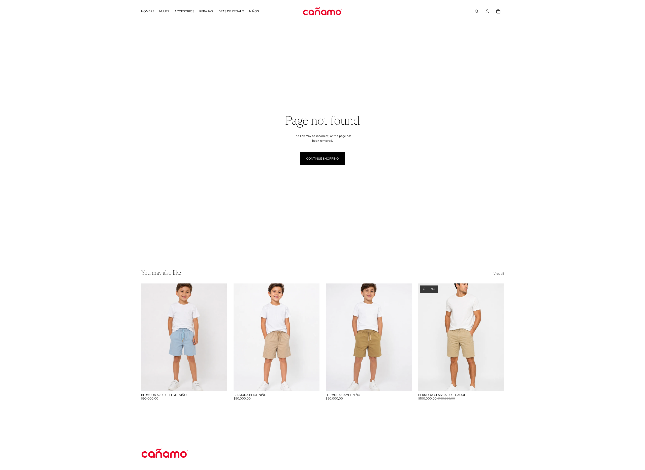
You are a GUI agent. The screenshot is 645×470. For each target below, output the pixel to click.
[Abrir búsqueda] (476, 11)
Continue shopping (322, 159)
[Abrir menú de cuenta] (487, 11)
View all (499, 274)
